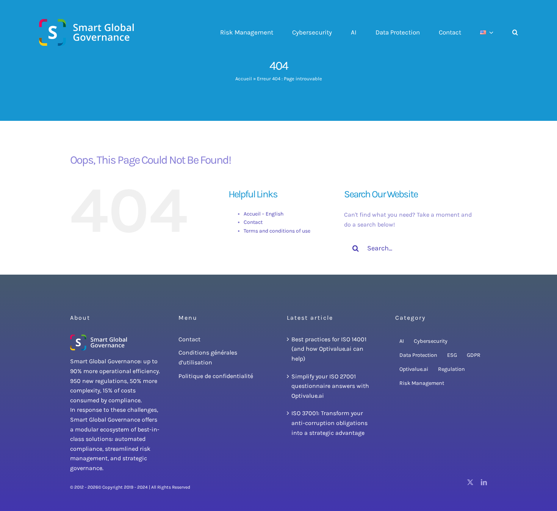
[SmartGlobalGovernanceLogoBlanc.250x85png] (98, 337)
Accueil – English (263, 214)
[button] (515, 32)
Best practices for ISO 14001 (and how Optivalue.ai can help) (328, 349)
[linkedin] (484, 482)
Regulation (451, 369)
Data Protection (418, 355)
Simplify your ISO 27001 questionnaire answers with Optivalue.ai (330, 386)
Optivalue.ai (413, 369)
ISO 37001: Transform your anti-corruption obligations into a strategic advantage (329, 422)
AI (401, 341)
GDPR (473, 355)
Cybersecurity (430, 341)
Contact (253, 222)
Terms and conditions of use (277, 231)
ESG (452, 355)
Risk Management (421, 383)
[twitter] (470, 482)
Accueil (243, 78)
